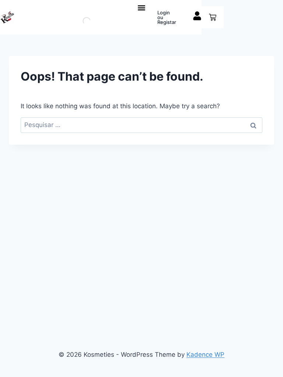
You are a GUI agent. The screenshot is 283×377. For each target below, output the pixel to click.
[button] (142, 7)
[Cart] (213, 17)
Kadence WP (205, 354)
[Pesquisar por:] (141, 124)
